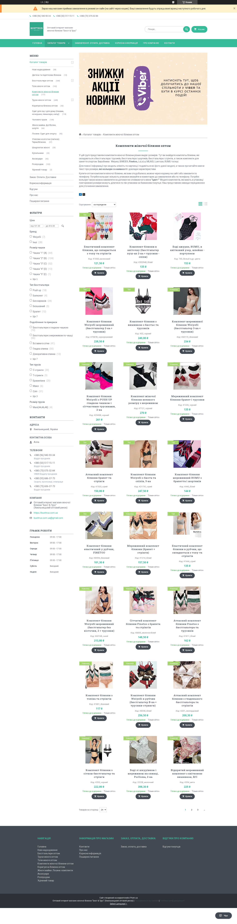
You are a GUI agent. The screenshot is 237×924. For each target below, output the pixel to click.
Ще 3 (35, 396)
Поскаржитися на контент (146, 901)
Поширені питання (39, 201)
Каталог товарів (56, 43)
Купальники (38, 153)
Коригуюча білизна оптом (51, 867)
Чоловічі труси (39, 119)
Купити (100, 273)
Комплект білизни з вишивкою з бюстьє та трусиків (143, 325)
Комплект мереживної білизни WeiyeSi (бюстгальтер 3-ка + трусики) (187, 326)
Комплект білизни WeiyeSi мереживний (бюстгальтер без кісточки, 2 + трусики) (99, 625)
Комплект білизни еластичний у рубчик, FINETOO (99, 549)
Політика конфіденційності (172, 901)
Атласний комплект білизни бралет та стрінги (99, 478)
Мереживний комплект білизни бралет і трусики (187, 398)
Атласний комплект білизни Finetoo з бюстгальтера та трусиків (187, 625)
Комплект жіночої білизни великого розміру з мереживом (143, 400)
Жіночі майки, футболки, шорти (44, 126)
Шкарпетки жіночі (41, 147)
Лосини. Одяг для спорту (44, 133)
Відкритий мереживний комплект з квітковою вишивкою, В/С (187, 773)
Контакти (169, 43)
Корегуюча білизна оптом (45, 105)
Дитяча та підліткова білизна (46, 75)
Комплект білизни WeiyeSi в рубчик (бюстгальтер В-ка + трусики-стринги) (143, 700)
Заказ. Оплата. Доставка (43, 177)
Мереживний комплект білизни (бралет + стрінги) (143, 549)
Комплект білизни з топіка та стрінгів (99, 697)
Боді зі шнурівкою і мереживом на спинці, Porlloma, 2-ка (143, 773)
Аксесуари (37, 158)
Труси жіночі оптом (41, 100)
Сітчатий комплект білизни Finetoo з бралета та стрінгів (143, 624)
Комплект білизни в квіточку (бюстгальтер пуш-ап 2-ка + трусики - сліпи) (143, 251)
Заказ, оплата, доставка (134, 846)
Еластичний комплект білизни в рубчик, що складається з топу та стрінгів (187, 551)
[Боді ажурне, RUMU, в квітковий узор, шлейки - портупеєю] (187, 226)
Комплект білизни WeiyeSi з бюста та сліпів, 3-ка (143, 478)
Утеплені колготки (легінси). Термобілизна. (46, 140)
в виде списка (205, 204)
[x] (84, 195)
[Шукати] (186, 29)
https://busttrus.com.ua (46, 513)
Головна (37, 43)
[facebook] (80, 195)
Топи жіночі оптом (41, 86)
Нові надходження (41, 69)
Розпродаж (37, 164)
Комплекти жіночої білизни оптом (45, 93)
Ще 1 (35, 279)
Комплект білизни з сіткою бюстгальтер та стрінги (99, 773)
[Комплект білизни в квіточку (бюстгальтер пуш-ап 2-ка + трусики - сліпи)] (143, 226)
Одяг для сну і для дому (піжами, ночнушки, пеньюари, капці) (48, 112)
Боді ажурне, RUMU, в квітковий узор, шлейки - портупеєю (187, 250)
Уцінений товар (39, 169)
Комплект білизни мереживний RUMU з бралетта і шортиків (187, 478)
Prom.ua (134, 898)
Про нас (34, 195)
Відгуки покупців (171, 846)
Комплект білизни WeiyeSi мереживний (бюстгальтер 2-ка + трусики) (99, 326)
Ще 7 (35, 316)
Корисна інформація (126, 43)
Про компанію (151, 43)
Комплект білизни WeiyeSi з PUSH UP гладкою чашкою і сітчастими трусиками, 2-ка (99, 403)
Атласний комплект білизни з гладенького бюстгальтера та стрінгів (187, 700)
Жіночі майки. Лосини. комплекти (55, 870)
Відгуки (34, 189)
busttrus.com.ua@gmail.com (48, 518)
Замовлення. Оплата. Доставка (92, 43)
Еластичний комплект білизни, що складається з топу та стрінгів (99, 250)
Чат (226, 915)
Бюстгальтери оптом (42, 80)
